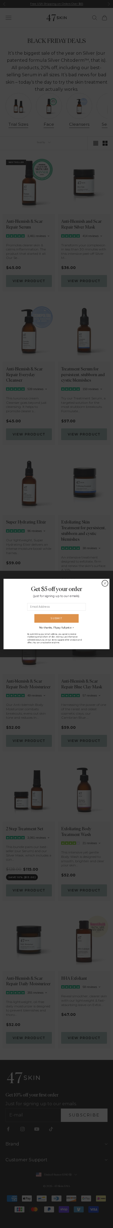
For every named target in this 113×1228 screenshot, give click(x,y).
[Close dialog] (105, 583)
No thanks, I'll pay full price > (56, 627)
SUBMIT (56, 618)
